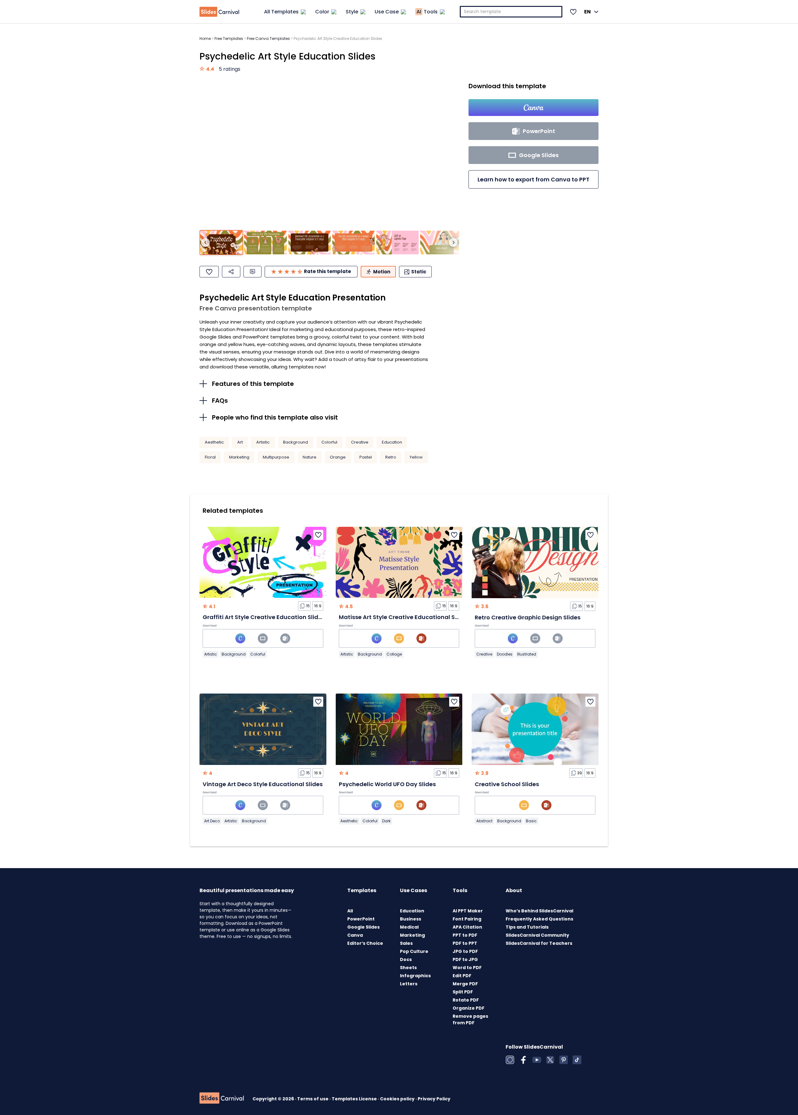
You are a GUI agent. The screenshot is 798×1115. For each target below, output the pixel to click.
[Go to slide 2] (265, 242)
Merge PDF (465, 984)
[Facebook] (523, 1059)
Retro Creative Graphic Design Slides (527, 617)
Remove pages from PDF (470, 1019)
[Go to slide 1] (221, 242)
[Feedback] (252, 271)
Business (410, 919)
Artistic (263, 442)
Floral (210, 457)
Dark (386, 821)
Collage (394, 654)
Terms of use (313, 1099)
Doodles (504, 654)
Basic (531, 821)
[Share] (231, 271)
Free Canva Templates (268, 38)
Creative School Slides (507, 784)
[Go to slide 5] (397, 242)
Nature (309, 457)
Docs (406, 959)
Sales (406, 943)
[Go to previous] (205, 242)
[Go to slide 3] (309, 242)
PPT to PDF (465, 935)
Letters (408, 984)
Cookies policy (398, 1099)
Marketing (239, 457)
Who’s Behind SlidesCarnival (539, 911)
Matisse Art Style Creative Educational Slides (404, 617)
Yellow (416, 457)
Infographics (415, 976)
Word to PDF (467, 967)
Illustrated (526, 654)
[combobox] (511, 11)
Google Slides (363, 927)
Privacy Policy (434, 1099)
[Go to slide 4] (353, 242)
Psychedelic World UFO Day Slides (387, 784)
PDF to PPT (465, 943)
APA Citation (467, 927)
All (350, 911)
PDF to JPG (465, 959)
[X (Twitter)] (550, 1059)
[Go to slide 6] (441, 242)
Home (205, 38)
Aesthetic (214, 442)
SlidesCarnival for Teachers (539, 943)
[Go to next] (453, 242)
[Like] (209, 271)
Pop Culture (414, 951)
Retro (390, 457)
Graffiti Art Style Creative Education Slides (264, 617)
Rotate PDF (466, 1000)
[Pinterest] (563, 1059)
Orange (338, 457)
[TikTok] (577, 1059)
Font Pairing (467, 919)
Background (295, 442)
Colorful (329, 442)
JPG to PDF (465, 951)
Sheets (408, 967)
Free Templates (228, 38)
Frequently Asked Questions (539, 919)
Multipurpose (276, 457)
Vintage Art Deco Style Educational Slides (263, 784)
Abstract (484, 821)
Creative (359, 442)
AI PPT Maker (468, 911)
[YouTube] (536, 1059)
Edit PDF (462, 976)
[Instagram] (510, 1059)
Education (392, 442)
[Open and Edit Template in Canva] (533, 107)
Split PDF (463, 992)
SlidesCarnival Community (537, 935)
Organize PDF (468, 1008)
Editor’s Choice (365, 943)
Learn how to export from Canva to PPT (533, 179)
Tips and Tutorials (527, 927)
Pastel (365, 457)
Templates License (355, 1099)
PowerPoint (361, 919)
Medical (409, 927)
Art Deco (212, 821)
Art (240, 442)
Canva (355, 935)
